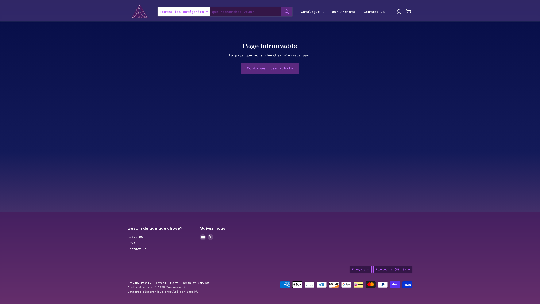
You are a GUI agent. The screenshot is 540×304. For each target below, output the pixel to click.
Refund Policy (167, 283)
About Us (135, 237)
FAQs (131, 243)
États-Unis (391, 269)
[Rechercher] (286, 11)
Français (358, 269)
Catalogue (311, 12)
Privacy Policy (139, 283)
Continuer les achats (270, 68)
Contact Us (374, 12)
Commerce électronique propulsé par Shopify (163, 291)
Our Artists (343, 12)
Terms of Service (195, 283)
